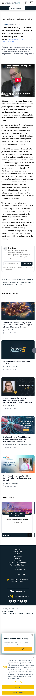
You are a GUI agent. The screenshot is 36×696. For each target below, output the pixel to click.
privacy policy (8, 269)
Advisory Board (18, 552)
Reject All (18, 687)
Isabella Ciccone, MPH (11, 366)
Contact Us (18, 556)
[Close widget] (32, 635)
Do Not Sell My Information (18, 563)
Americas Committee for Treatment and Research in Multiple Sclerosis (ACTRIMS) (18, 283)
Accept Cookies (18, 692)
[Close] (34, 658)
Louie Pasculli (9, 330)
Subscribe (26, 263)
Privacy (18, 567)
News (21, 613)
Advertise (18, 558)
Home (3, 19)
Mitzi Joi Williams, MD (11, 483)
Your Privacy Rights (18, 569)
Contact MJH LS (18, 561)
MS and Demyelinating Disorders (22, 279)
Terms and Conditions (18, 565)
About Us (18, 549)
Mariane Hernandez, (11, 444)
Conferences (11, 19)
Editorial (18, 554)
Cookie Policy (16, 678)
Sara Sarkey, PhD (10, 405)
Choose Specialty (16, 8)
